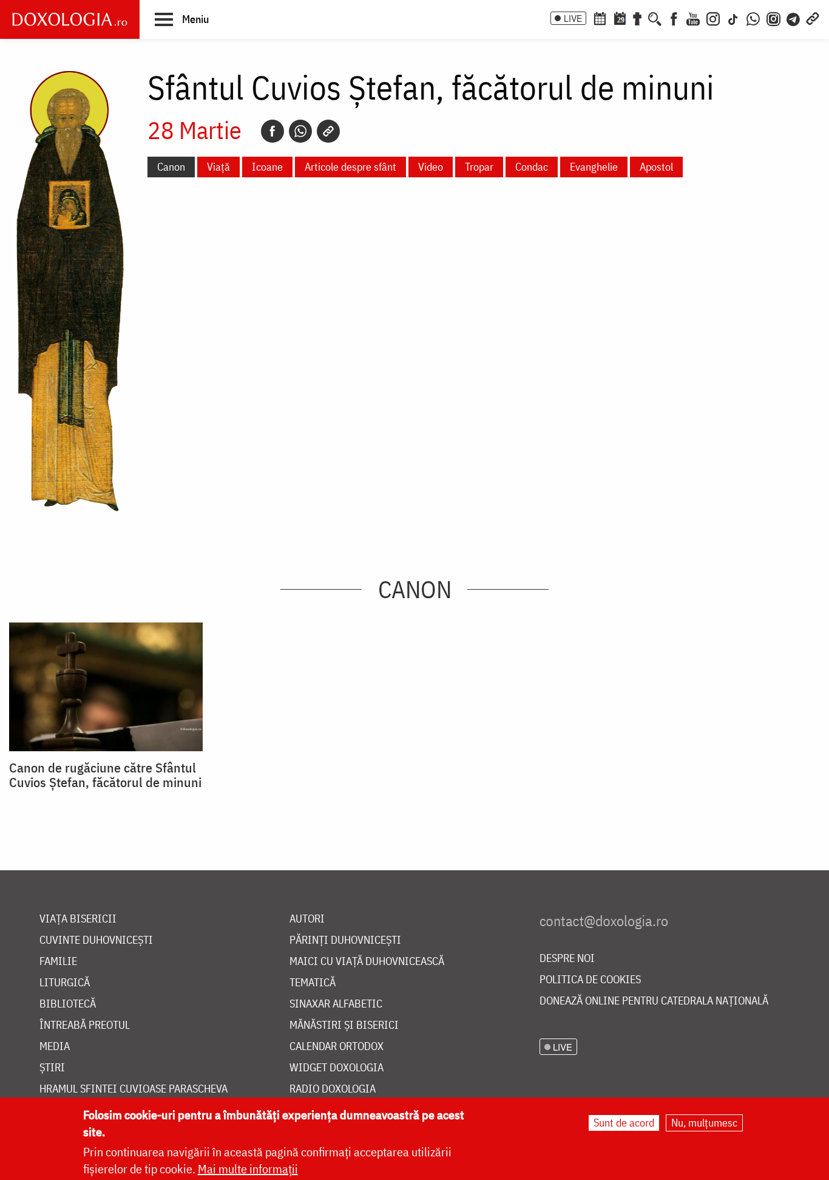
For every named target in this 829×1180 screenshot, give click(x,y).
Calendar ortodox (336, 1046)
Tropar (479, 167)
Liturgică (64, 983)
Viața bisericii (78, 919)
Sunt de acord (624, 1123)
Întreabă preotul (84, 1025)
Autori (307, 919)
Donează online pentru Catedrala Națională (654, 1001)
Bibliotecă (67, 1004)
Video (430, 167)
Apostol (656, 167)
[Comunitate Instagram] (773, 17)
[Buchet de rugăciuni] (637, 17)
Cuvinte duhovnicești (96, 940)
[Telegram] (793, 17)
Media (54, 1046)
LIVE (573, 18)
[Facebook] (674, 17)
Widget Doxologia (336, 1068)
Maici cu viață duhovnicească (366, 961)
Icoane (267, 167)
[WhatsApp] (753, 17)
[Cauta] (654, 17)
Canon (171, 167)
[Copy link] (328, 131)
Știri (52, 1068)
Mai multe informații (248, 1169)
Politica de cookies (590, 980)
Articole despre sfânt (350, 167)
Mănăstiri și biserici (344, 1025)
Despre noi (567, 958)
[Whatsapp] (300, 131)
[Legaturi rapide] (812, 17)
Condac (531, 167)
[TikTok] (733, 17)
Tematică (312, 983)
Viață (218, 167)
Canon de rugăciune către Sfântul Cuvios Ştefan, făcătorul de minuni (105, 775)
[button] (182, 19)
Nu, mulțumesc (704, 1123)
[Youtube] (693, 17)
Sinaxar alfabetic (335, 1004)
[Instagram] (713, 17)
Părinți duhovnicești (345, 940)
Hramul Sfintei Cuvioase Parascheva (133, 1089)
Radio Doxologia (332, 1089)
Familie (58, 961)
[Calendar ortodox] (599, 17)
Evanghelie (594, 167)
